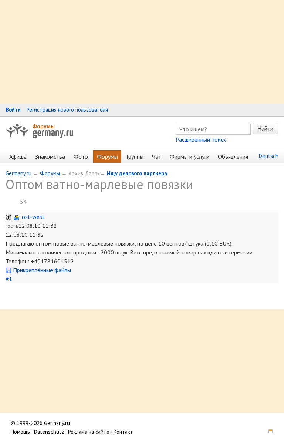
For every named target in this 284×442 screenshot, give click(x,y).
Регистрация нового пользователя (67, 109)
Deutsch (268, 155)
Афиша (18, 156)
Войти (13, 109)
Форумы (43, 126)
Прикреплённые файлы (41, 270)
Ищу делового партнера (137, 173)
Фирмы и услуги (189, 156)
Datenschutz (49, 431)
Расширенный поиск (201, 139)
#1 (9, 279)
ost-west (33, 216)
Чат (156, 156)
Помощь (20, 431)
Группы (134, 156)
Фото (81, 156)
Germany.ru (18, 173)
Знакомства (50, 156)
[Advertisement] (142, 52)
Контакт (123, 431)
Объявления (233, 156)
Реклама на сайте (88, 431)
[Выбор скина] (267, 431)
